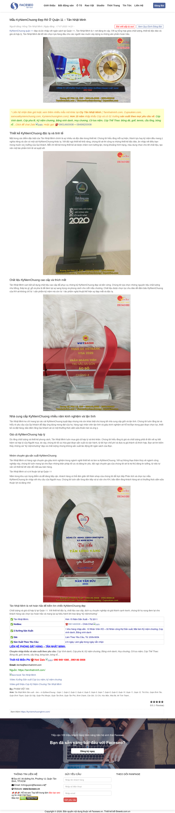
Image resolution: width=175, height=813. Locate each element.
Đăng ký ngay (87, 751)
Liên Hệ (138, 5)
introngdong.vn (19, 802)
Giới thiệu (49, 5)
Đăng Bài (159, 5)
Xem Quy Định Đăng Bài (150, 26)
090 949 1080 (61, 659)
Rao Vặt (89, 5)
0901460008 (66, 124)
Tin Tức (127, 5)
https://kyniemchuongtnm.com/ (35, 711)
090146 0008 (78, 659)
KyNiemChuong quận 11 (21, 30)
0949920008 (84, 124)
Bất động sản (66, 5)
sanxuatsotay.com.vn (22, 806)
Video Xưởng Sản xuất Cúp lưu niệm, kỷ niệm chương (36, 679)
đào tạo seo (54, 792)
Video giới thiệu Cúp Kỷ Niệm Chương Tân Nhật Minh (36, 684)
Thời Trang (113, 5)
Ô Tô (79, 5)
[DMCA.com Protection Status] (29, 797)
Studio (100, 5)
